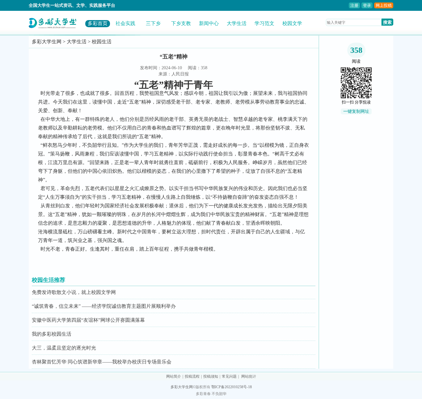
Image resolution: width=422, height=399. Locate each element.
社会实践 (125, 23)
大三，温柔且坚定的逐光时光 (64, 347)
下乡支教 (181, 23)
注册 (354, 5)
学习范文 (264, 23)
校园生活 (102, 41)
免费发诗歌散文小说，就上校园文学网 (74, 292)
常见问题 (229, 376)
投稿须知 (210, 376)
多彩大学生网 (46, 41)
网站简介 (173, 376)
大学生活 (237, 23)
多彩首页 (98, 23)
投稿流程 (192, 376)
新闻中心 (209, 23)
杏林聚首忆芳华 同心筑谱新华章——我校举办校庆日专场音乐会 (101, 361)
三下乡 (153, 23)
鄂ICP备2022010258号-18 (231, 387)
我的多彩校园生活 (51, 334)
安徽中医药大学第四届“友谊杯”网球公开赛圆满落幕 (88, 320)
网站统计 (248, 376)
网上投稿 (384, 5)
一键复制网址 (356, 111)
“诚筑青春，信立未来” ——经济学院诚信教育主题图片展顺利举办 (104, 306)
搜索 (387, 22)
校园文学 (292, 23)
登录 (367, 5)
